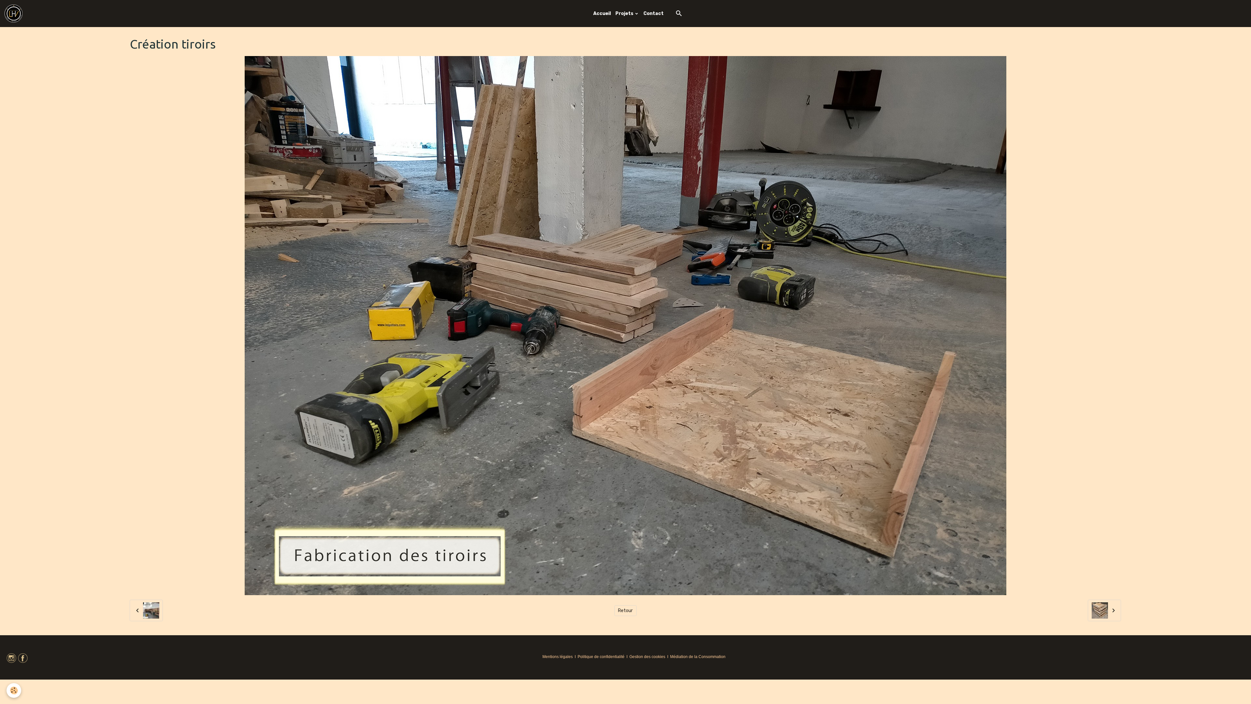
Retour (625, 610)
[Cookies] (14, 690)
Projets (624, 13)
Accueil (602, 13)
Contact (653, 13)
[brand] (15, 13)
